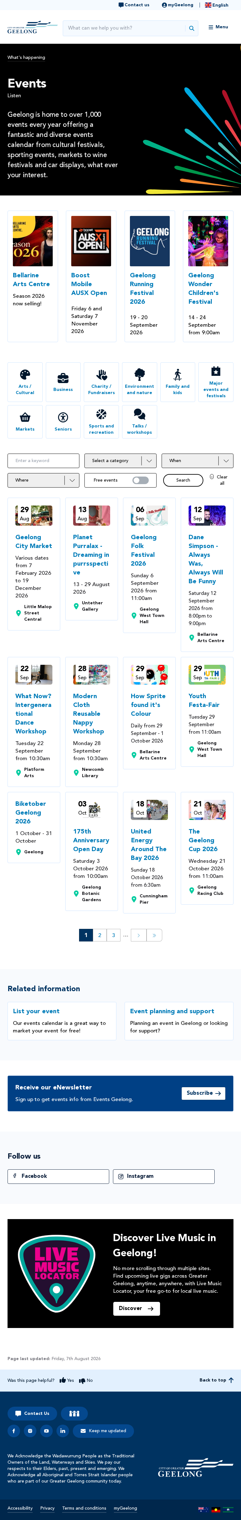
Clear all (222, 480)
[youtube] (46, 1431)
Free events (106, 480)
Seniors (63, 429)
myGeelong (125, 1508)
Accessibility (20, 1508)
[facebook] (14, 1431)
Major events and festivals (215, 389)
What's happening (26, 57)
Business (63, 389)
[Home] (195, 1467)
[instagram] (30, 1431)
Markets (25, 429)
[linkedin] (62, 1431)
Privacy (47, 1508)
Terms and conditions (84, 1508)
